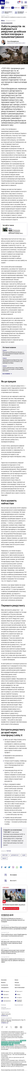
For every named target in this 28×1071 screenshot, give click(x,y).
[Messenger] (20, 867)
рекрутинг (5, 855)
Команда (3, 1005)
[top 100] (7, 2)
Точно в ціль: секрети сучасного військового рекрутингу (16, 231)
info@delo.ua (4, 1022)
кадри (23, 855)
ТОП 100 (8, 851)
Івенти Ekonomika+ (20, 987)
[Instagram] (20, 1027)
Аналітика (6, 997)
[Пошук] (22, 2)
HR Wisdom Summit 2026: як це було (14, 905)
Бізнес (16, 980)
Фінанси (3, 982)
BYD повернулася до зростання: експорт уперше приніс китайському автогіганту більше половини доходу (13, 951)
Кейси (18, 994)
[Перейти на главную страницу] (2, 2)
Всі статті (13, 880)
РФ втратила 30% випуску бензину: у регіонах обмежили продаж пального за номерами (13, 353)
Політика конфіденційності (6, 1008)
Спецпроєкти (4, 987)
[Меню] (25, 2)
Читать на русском (6, 23)
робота (4, 858)
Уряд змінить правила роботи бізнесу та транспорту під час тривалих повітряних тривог (13, 960)
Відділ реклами (19, 1005)
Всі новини (6, 374)
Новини (5, 350)
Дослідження (7, 1000)
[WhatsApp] (17, 867)
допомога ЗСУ (15, 855)
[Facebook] (2, 867)
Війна (3, 20)
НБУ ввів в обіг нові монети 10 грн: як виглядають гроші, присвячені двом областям (11, 943)
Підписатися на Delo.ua (12, 908)
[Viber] (13, 867)
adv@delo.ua (4, 1015)
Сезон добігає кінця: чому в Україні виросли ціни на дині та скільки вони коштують (13, 369)
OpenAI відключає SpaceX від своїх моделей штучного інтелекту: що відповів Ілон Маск (13, 361)
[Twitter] (9, 867)
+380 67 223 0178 (5, 1014)
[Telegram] (5, 867)
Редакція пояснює (19, 1001)
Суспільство (4, 985)
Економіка (3, 980)
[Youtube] (16, 1027)
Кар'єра (17, 982)
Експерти (5, 994)
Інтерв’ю (19, 997)
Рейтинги (17, 985)
